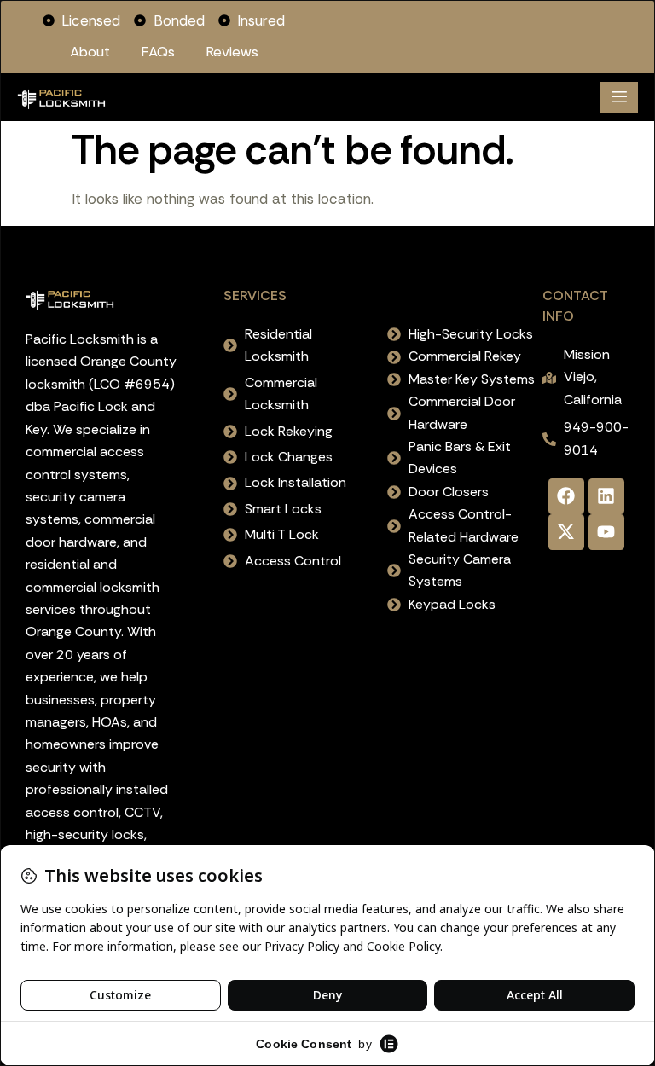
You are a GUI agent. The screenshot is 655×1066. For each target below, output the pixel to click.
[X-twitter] (566, 532)
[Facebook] (566, 496)
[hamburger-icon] (619, 97)
